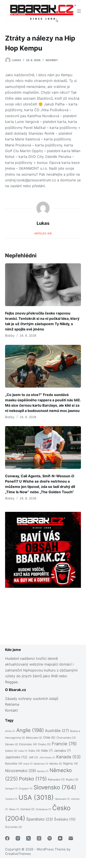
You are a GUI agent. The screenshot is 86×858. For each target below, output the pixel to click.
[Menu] (79, 11)
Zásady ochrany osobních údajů (31, 698)
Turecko (11, 799)
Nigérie (70, 763)
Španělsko (39, 819)
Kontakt (11, 710)
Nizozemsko (20, 770)
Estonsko (28, 744)
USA (36, 797)
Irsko (34, 750)
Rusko (72, 779)
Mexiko (55, 763)
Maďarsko (41, 763)
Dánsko (11, 744)
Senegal (11, 788)
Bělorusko (34, 737)
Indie (22, 750)
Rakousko (56, 779)
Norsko (43, 771)
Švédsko (65, 819)
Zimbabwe (43, 809)
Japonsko (16, 757)
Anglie (30, 730)
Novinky (52, 60)
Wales (14, 809)
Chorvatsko (66, 737)
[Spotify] (49, 838)
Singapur (25, 788)
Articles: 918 (43, 233)
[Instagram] (18, 838)
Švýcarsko (13, 827)
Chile (49, 737)
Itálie (47, 750)
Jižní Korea (47, 757)
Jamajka (62, 750)
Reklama (12, 704)
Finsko (44, 744)
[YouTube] (60, 838)
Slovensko (55, 787)
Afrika (10, 731)
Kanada (68, 756)
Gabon (11, 750)
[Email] (71, 838)
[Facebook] (7, 838)
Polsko (33, 779)
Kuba (28, 763)
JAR (33, 757)
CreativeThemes (18, 854)
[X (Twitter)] (28, 838)
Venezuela (62, 799)
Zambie (27, 809)
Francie (64, 743)
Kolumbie (13, 763)
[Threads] (39, 838)
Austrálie (57, 730)
